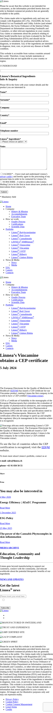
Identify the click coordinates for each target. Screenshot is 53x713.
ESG (8, 267)
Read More (5, 508)
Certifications (17, 224)
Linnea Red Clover (20, 235)
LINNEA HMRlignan (22, 242)
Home (8, 206)
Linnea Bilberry (19, 254)
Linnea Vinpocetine (20, 245)
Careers (9, 270)
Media (14, 265)
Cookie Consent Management (19, 704)
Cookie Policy (12, 702)
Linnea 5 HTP (18, 251)
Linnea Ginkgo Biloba (22, 257)
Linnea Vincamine (20, 248)
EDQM (14, 391)
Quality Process (18, 221)
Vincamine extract (35, 396)
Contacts (9, 272)
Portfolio (9, 229)
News (14, 262)
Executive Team (18, 216)
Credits (9, 709)
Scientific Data (17, 226)
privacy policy (6, 176)
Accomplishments (19, 214)
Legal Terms (11, 707)
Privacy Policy (12, 699)
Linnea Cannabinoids (21, 238)
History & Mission (19, 211)
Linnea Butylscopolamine (23, 232)
